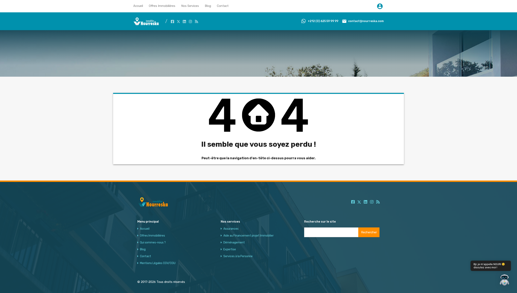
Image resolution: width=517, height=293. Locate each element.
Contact (223, 6)
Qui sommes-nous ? (153, 242)
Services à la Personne (238, 256)
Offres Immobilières (162, 6)
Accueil (138, 6)
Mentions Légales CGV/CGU (157, 263)
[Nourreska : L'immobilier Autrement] (146, 24)
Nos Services (190, 6)
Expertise (229, 249)
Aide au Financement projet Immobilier (248, 235)
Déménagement (234, 242)
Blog (208, 6)
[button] (504, 280)
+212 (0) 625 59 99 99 (323, 21)
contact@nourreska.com (366, 21)
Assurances (231, 228)
